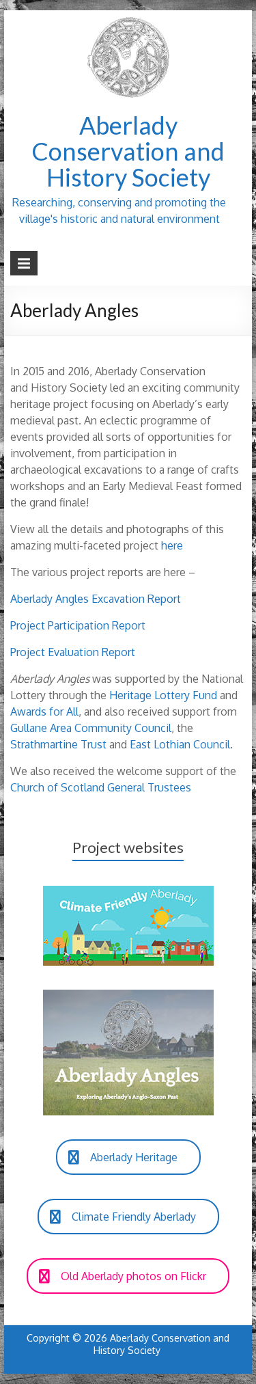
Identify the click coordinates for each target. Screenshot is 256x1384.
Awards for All (44, 711)
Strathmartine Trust (58, 744)
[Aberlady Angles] (128, 996)
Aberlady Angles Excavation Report (95, 599)
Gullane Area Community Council (90, 728)
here (172, 545)
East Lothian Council (180, 744)
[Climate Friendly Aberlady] (128, 892)
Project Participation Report (77, 625)
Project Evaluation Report (72, 652)
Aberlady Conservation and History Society (128, 151)
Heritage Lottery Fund (163, 695)
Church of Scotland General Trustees (100, 787)
